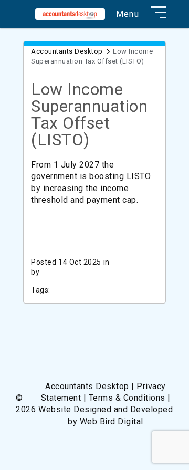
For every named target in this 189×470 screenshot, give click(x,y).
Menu (127, 14)
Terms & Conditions (127, 398)
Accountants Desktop (67, 51)
